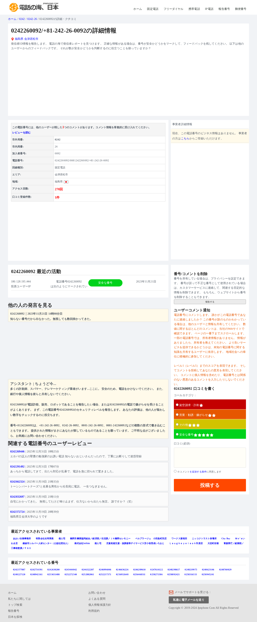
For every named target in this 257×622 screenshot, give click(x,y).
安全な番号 (186, 434)
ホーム (137, 8)
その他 (183, 424)
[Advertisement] (128, 85)
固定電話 (152, 8)
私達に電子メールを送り (188, 599)
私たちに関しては (19, 598)
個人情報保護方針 (99, 604)
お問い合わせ (96, 592)
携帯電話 (194, 8)
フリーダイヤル (174, 8)
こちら (185, 138)
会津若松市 (31, 38)
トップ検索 (15, 604)
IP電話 (209, 8)
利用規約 (94, 610)
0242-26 (32, 18)
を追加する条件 (198, 471)
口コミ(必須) (182, 443)
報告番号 (224, 8)
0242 (22, 18)
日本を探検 (15, 616)
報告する (209, 302)
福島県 (18, 38)
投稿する (210, 485)
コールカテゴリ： (185, 395)
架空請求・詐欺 (189, 405)
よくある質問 (96, 598)
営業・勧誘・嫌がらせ (193, 414)
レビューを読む (21, 132)
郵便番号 (241, 8)
